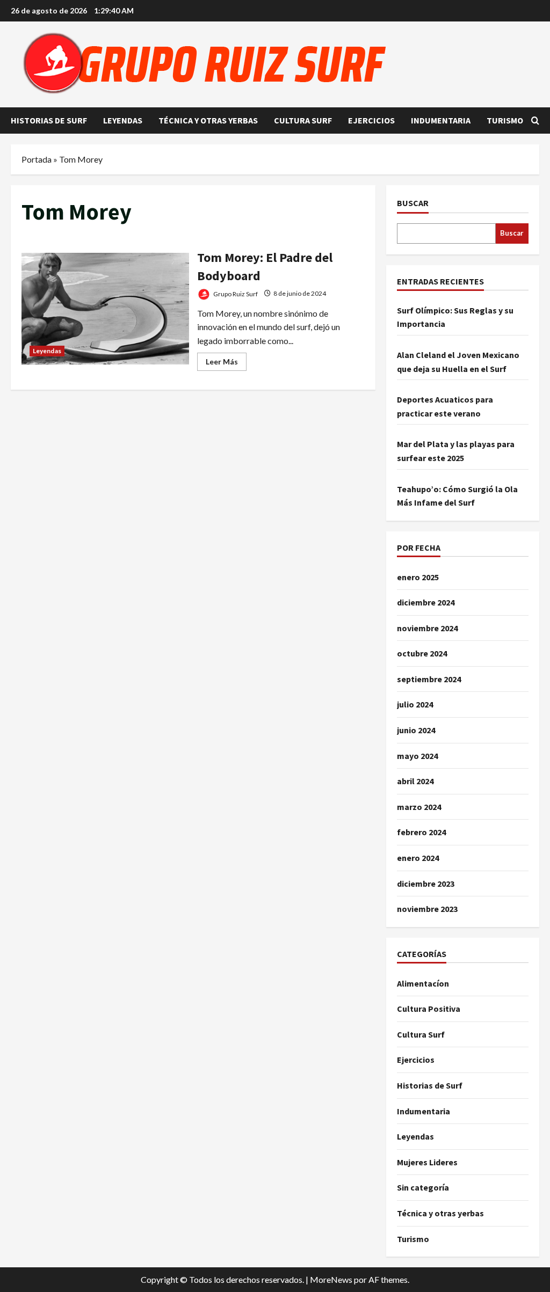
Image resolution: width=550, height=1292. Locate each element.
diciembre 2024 (425, 602)
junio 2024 (416, 730)
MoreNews (331, 1279)
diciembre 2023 (425, 883)
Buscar (413, 203)
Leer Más (226, 363)
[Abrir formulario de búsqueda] (535, 121)
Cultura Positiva (428, 1008)
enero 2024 (418, 857)
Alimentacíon (423, 983)
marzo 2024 (419, 806)
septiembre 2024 (429, 679)
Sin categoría (423, 1187)
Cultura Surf (303, 120)
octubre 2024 (422, 653)
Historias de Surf (49, 120)
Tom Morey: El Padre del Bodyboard (105, 308)
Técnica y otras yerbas (208, 120)
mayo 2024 (417, 755)
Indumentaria (441, 120)
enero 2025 (418, 577)
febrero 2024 (421, 832)
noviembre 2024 (427, 628)
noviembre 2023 (427, 908)
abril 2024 (415, 781)
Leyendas (122, 120)
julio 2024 (415, 704)
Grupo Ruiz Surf (235, 293)
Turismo (505, 120)
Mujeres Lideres (427, 1162)
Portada (36, 159)
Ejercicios (371, 120)
